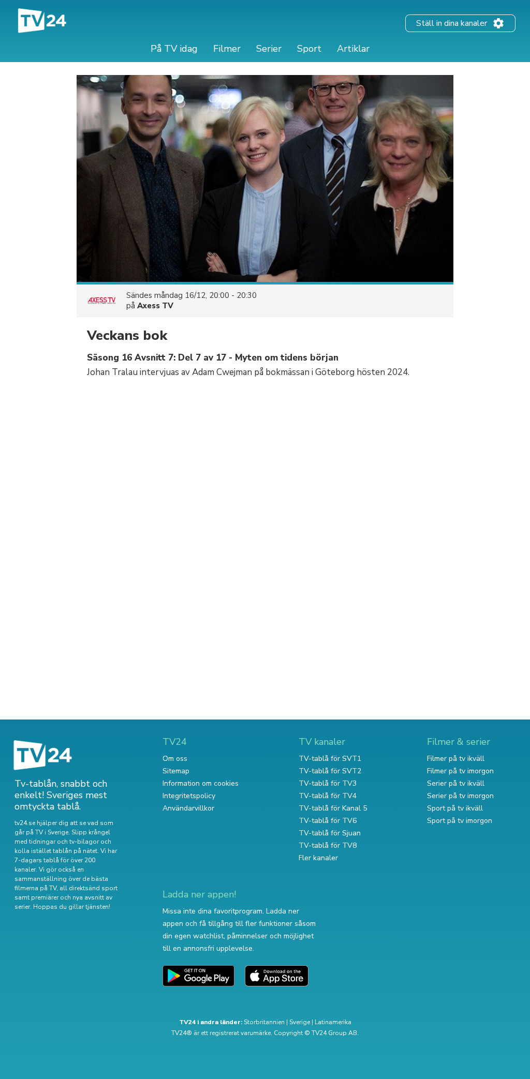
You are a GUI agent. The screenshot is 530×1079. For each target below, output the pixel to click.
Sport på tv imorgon (459, 821)
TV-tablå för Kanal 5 (333, 808)
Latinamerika (333, 1022)
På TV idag (174, 48)
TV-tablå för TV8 (328, 845)
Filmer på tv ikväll (455, 758)
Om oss (175, 758)
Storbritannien (264, 1022)
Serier (269, 48)
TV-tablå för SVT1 (330, 758)
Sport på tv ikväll (455, 808)
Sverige (299, 1022)
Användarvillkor (188, 808)
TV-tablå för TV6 (328, 821)
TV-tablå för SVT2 (330, 771)
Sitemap (176, 771)
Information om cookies (201, 783)
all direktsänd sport (88, 888)
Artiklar (353, 48)
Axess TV (155, 306)
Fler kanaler (318, 858)
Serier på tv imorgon (460, 796)
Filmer (227, 48)
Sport (309, 48)
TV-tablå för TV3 (328, 783)
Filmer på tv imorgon (460, 771)
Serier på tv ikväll (455, 783)
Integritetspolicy (189, 796)
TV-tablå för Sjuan (330, 833)
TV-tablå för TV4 (328, 796)
